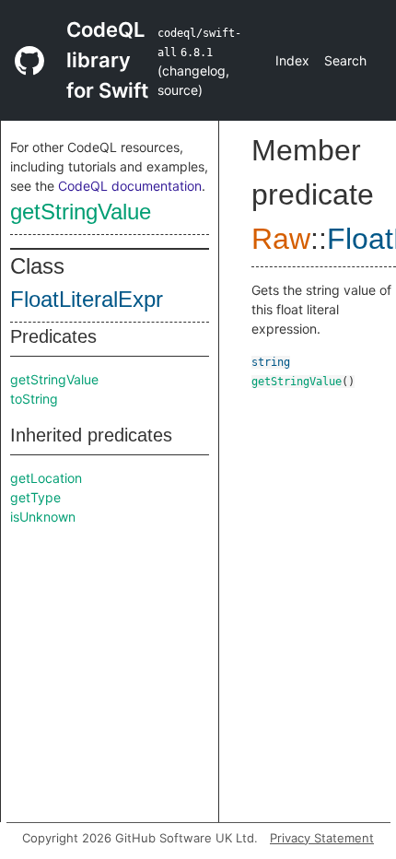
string (270, 362)
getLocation (46, 478)
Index (292, 60)
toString (34, 398)
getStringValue (80, 211)
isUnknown (43, 516)
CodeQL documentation (130, 186)
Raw (280, 238)
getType (35, 497)
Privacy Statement (322, 837)
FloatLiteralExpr (86, 299)
